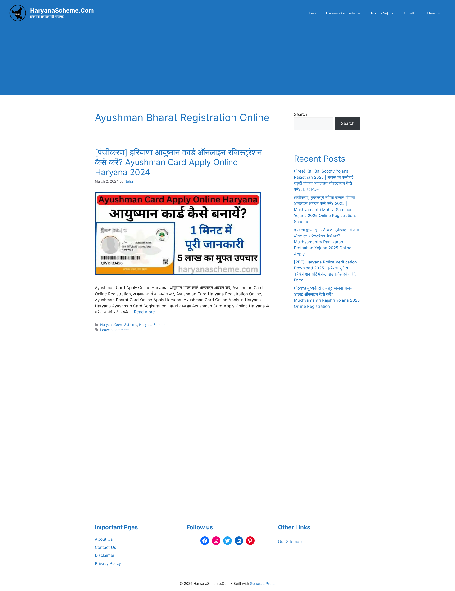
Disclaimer (104, 555)
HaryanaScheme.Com (62, 10)
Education (410, 13)
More (431, 13)
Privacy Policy (108, 563)
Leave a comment (114, 330)
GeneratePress (262, 583)
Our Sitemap (290, 541)
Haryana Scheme (152, 325)
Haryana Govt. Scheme (343, 13)
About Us (104, 539)
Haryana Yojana (381, 13)
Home (311, 13)
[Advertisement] (227, 61)
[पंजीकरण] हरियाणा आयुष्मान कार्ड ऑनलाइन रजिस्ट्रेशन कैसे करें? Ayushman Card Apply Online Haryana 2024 (178, 162)
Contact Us (105, 547)
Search (300, 114)
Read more (144, 312)
